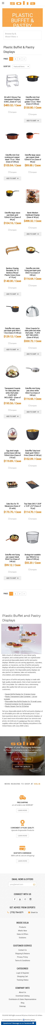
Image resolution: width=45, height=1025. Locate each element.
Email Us (34, 912)
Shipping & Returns (22, 954)
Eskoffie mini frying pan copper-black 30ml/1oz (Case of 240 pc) (12, 558)
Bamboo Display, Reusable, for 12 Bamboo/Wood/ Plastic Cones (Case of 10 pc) (12, 272)
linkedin (30, 899)
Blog (22, 1003)
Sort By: (7, 66)
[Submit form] (34, 884)
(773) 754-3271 (16, 912)
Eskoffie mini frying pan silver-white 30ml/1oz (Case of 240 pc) (32, 391)
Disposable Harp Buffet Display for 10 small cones (23, 701)
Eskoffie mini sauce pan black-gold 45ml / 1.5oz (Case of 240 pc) (12, 330)
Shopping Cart (22, 976)
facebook (14, 899)
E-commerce (6, 1019)
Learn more (22, 810)
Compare (13, 112)
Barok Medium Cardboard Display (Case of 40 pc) (33, 215)
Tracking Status (22, 980)
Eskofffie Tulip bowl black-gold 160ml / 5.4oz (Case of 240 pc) (32, 453)
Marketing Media (29, 1020)
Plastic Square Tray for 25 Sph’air (17, 706)
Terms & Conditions (22, 960)
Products (22, 927)
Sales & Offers (22, 934)
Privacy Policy (22, 957)
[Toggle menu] (3, 3)
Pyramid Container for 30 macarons (18, 704)
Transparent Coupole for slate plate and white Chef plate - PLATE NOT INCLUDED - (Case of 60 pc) (12, 394)
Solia (37, 784)
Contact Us (22, 950)
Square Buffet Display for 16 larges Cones (20, 694)
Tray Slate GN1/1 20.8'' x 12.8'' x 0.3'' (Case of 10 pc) (32, 506)
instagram (25, 899)
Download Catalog (22, 996)
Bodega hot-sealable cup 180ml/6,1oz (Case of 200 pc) (33, 557)
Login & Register (22, 973)
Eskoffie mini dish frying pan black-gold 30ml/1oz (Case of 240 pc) (33, 271)
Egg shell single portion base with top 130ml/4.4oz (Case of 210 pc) (12, 454)
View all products (22, 759)
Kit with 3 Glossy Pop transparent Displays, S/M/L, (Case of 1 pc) (12, 99)
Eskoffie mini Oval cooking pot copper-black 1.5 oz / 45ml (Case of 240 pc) (12, 158)
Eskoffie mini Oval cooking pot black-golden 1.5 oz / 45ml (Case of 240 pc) (33, 100)
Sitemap (22, 1006)
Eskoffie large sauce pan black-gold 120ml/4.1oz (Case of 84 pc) (12, 216)
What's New (22, 931)
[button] (22, 35)
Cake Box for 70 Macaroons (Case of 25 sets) (12, 506)
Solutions (22, 938)
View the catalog (22, 767)
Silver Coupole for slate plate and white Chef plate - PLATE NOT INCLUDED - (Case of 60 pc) (33, 332)
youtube (20, 899)
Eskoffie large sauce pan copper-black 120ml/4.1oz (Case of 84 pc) (32, 158)
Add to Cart (31, 121)
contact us (23, 721)
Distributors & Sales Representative (22, 999)
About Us (22, 992)
